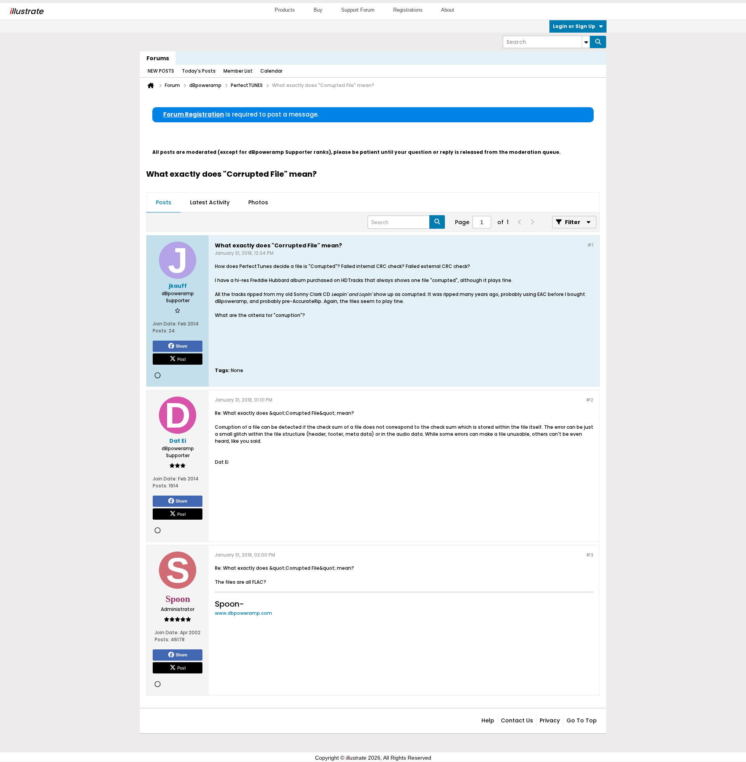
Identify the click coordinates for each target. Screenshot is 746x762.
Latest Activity (210, 202)
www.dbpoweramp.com (243, 613)
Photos (258, 202)
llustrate (26, 11)
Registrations (408, 10)
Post (181, 359)
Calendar (271, 71)
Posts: (160, 330)
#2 (589, 400)
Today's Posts (199, 71)
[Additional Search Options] (586, 42)
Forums (157, 58)
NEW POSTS (161, 71)
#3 (589, 554)
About (447, 10)
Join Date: (165, 323)
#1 (590, 245)
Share (181, 346)
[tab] (163, 203)
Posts (163, 202)
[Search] (598, 42)
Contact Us (517, 720)
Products (285, 10)
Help (487, 720)
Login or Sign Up (574, 26)
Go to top (581, 720)
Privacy (550, 720)
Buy (318, 10)
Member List (238, 71)
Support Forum (358, 10)
